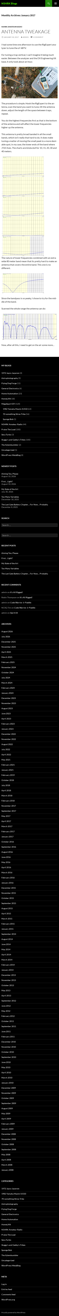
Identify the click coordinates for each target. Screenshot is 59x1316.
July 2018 (5, 785)
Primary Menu (55, 3)
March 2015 (6, 918)
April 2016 (6, 867)
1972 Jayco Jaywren (10, 373)
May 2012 (5, 1011)
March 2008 (6, 1165)
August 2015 (7, 908)
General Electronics (10, 388)
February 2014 (8, 965)
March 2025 (6, 657)
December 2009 (8, 1088)
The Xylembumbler (9, 445)
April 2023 (6, 718)
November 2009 (8, 1093)
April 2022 (6, 754)
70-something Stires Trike (14, 414)
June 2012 (6, 1006)
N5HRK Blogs (9, 3)
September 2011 (8, 1026)
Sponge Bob (8, 419)
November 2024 (8, 667)
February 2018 (8, 800)
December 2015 (8, 888)
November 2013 (8, 980)
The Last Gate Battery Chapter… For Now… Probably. (24, 504)
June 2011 (6, 1031)
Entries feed (6, 1289)
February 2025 (8, 662)
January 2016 (7, 883)
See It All (14, 613)
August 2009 (7, 1108)
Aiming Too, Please (9, 474)
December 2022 (8, 734)
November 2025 (8, 647)
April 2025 (6, 652)
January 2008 (7, 1170)
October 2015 (7, 898)
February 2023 (8, 724)
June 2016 (6, 857)
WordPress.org (8, 1299)
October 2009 (7, 1098)
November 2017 (8, 806)
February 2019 (8, 775)
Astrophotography (9, 378)
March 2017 (6, 826)
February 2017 (8, 831)
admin (26, 37)
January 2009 (7, 1129)
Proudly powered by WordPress (13, 1312)
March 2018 (6, 795)
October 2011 (7, 1021)
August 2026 (7, 631)
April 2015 (6, 913)
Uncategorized (7, 450)
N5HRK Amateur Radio (11, 27)
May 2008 (5, 1154)
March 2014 (6, 959)
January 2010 (7, 1083)
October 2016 (7, 841)
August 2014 (7, 939)
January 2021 (7, 770)
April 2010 (6, 1072)
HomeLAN (6, 398)
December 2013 (8, 975)
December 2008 (8, 1134)
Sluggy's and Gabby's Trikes (13, 439)
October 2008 (7, 1144)
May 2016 (5, 862)
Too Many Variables (10, 497)
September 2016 (8, 847)
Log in (4, 1284)
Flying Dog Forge (9, 383)
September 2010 (8, 1057)
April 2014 (6, 954)
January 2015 (7, 929)
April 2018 (6, 790)
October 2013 (7, 985)
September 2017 (8, 811)
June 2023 (6, 713)
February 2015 (8, 924)
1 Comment (38, 37)
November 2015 (8, 893)
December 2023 (8, 698)
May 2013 (5, 990)
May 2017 (5, 816)
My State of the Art (9, 489)
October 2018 (7, 780)
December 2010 (8, 1041)
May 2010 (5, 1067)
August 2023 (7, 708)
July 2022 (5, 749)
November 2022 (8, 739)
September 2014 (8, 934)
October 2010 (7, 1052)
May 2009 (5, 1113)
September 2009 (8, 1103)
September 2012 (8, 1000)
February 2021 (8, 765)
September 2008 (8, 1149)
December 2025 (8, 641)
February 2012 (8, 1016)
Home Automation (9, 393)
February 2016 (8, 877)
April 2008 (6, 1159)
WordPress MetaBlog (10, 455)
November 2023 (8, 703)
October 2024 (7, 672)
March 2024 (6, 683)
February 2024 (8, 688)
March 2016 (6, 872)
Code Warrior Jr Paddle (20, 602)
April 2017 (6, 821)
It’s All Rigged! (16, 592)
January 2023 (7, 729)
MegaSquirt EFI (8, 404)
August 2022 (7, 744)
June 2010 (6, 1062)
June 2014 (6, 944)
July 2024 (5, 677)
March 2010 (6, 1077)
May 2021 (5, 759)
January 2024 (7, 693)
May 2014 (5, 949)
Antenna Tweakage (26, 31)
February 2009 (8, 1124)
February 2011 (8, 1036)
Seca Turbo (6, 434)
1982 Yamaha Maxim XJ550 (15, 409)
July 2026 (5, 636)
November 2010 (8, 1047)
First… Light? (7, 481)
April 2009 (6, 1118)
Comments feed (8, 1294)
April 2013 (6, 995)
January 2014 (7, 970)
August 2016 (7, 852)
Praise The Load (8, 429)
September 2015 (8, 903)
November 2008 (8, 1139)
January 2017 (7, 836)
